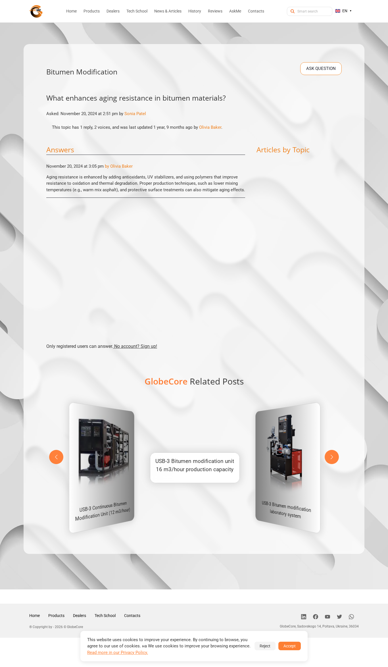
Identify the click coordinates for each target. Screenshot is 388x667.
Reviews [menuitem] (215, 11)
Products (56, 615)
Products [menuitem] (92, 11)
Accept (289, 646)
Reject (265, 646)
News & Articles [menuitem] (168, 11)
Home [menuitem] (71, 11)
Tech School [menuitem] (136, 11)
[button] (332, 457)
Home (34, 615)
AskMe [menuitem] (235, 11)
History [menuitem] (194, 11)
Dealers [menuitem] (113, 11)
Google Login (194, 231)
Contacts (132, 615)
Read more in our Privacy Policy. (117, 652)
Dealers (79, 615)
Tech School (105, 615)
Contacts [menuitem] (256, 11)
